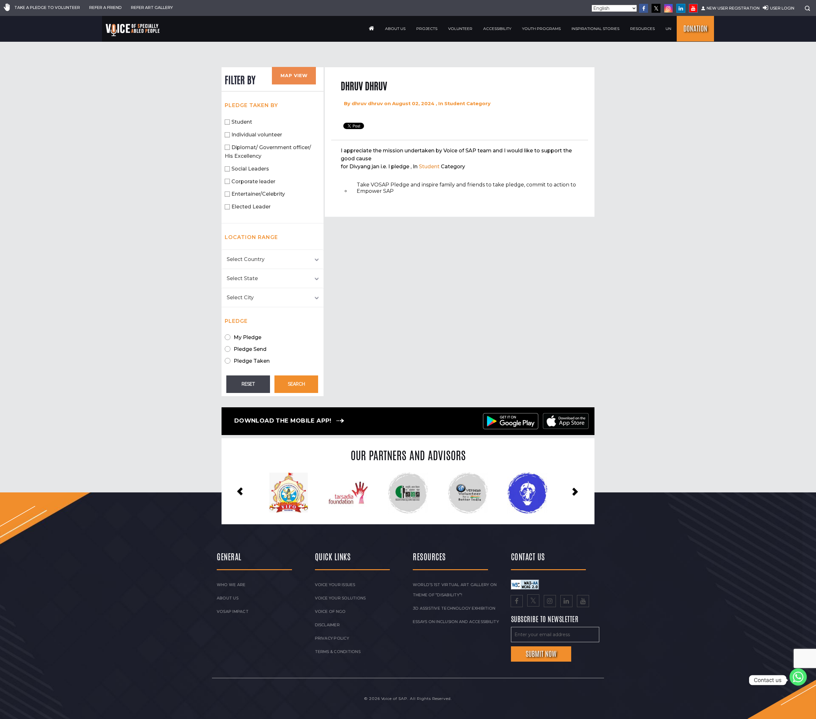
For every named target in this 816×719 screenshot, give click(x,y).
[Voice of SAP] (133, 30)
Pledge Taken (252, 361)
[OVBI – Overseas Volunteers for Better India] (408, 493)
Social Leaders (250, 169)
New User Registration (733, 8)
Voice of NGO (330, 611)
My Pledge (247, 337)
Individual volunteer (256, 135)
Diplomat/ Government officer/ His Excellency (268, 151)
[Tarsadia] (289, 492)
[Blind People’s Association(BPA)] (468, 493)
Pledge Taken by (251, 105)
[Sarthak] (527, 493)
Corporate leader (253, 181)
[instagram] (668, 8)
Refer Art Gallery (152, 7)
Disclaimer (327, 624)
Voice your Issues (335, 584)
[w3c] (525, 584)
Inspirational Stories (595, 28)
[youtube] (693, 8)
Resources (642, 28)
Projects (426, 28)
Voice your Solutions (340, 598)
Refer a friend (105, 7)
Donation (695, 29)
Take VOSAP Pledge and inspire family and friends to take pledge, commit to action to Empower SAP (466, 188)
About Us (395, 28)
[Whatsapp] (798, 680)
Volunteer (460, 28)
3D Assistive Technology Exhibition (454, 608)
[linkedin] (681, 8)
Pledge (236, 321)
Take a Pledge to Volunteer (47, 7)
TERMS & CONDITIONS (338, 651)
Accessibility (497, 28)
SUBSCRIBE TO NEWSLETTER (545, 619)
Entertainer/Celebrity (258, 194)
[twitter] (656, 8)
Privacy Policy (332, 638)
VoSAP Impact (233, 611)
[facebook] (643, 8)
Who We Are (231, 584)
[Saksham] (348, 493)
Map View (294, 75)
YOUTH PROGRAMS (541, 28)
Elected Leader (251, 207)
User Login (782, 8)
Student (241, 122)
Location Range (251, 237)
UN (668, 28)
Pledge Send (250, 349)
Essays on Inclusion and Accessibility (456, 621)
